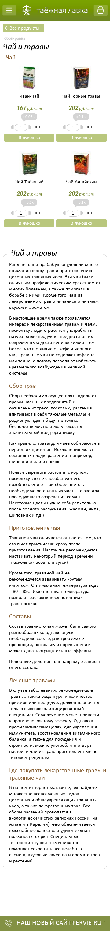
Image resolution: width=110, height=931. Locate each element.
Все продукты (24, 28)
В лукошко (29, 137)
